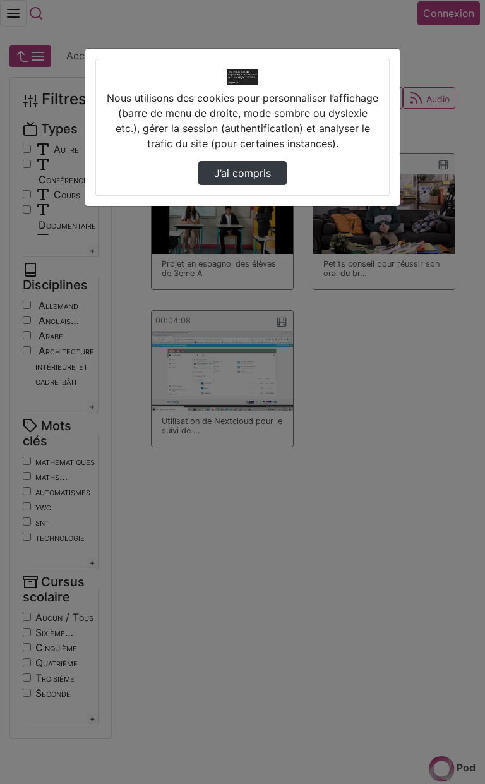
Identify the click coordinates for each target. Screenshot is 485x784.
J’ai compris (242, 173)
